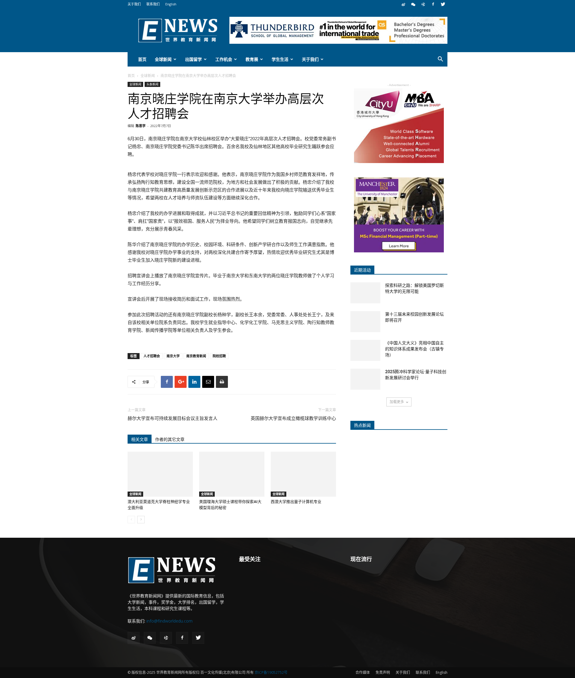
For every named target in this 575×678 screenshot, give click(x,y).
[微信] (413, 4)
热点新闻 (362, 425)
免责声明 (383, 672)
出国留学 (193, 59)
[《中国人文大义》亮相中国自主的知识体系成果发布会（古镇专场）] (365, 350)
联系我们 (153, 4)
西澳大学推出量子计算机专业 (296, 501)
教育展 (252, 59)
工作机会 (223, 59)
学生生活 (280, 59)
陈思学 (141, 125)
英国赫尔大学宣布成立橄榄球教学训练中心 (293, 418)
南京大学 (173, 356)
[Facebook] (433, 4)
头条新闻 (152, 84)
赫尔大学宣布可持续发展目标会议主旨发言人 (172, 418)
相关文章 (139, 439)
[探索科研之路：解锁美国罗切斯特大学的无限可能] (365, 292)
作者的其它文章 (169, 439)
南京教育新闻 (196, 356)
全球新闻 (163, 59)
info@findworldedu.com (169, 621)
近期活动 (362, 270)
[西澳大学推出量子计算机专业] (303, 474)
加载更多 (397, 401)
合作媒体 (362, 672)
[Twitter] (442, 4)
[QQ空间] (423, 4)
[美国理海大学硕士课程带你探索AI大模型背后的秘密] (231, 474)
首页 (142, 59)
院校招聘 (219, 356)
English (170, 4)
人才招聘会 (151, 356)
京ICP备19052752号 (271, 672)
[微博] (403, 4)
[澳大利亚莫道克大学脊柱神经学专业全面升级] (160, 474)
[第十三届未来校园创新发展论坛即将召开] (365, 321)
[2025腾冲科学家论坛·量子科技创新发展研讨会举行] (365, 379)
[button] (440, 60)
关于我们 (134, 4)
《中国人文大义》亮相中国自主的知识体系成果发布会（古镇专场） (414, 348)
